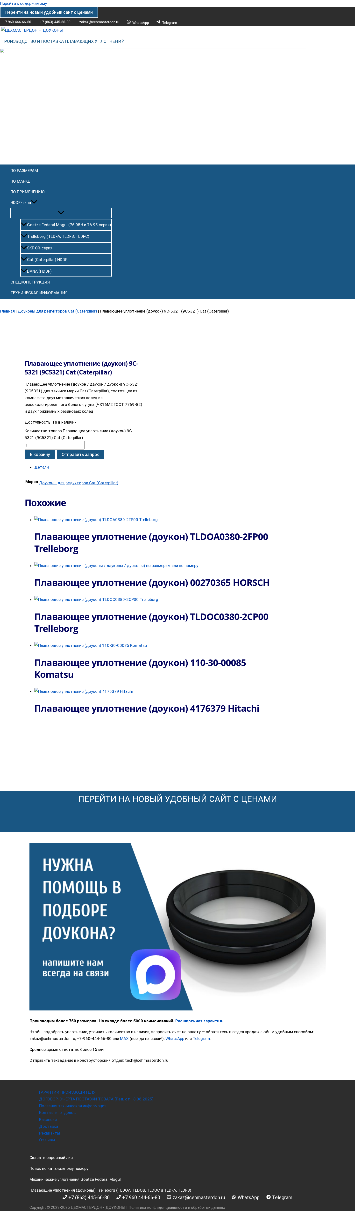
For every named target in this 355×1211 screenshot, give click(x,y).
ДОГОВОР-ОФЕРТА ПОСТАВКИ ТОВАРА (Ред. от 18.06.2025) (96, 1099)
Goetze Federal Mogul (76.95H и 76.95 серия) (69, 224)
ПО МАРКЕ (20, 181)
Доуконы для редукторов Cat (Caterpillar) (57, 311)
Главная (7, 311)
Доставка (48, 1126)
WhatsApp (174, 1038)
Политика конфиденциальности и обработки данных (176, 1207)
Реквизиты (49, 1133)
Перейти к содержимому (23, 3)
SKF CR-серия (39, 248)
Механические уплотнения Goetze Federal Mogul (75, 1179)
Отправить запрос (80, 454)
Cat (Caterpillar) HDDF (47, 259)
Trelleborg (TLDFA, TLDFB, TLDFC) (58, 236)
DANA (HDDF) (39, 271)
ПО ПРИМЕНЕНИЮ (27, 191)
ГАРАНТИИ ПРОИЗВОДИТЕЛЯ (67, 1092)
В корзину (40, 454)
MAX (124, 1038)
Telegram (201, 1038)
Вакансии (48, 1119)
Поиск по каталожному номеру (58, 1168)
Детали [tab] (41, 467)
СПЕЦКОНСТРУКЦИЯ (30, 282)
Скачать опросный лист (52, 1157)
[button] (49, 12)
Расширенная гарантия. (199, 1020)
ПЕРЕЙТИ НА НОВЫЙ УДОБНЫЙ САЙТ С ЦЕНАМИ (177, 799)
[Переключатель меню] (61, 213)
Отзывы (47, 1139)
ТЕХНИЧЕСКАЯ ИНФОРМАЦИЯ (39, 292)
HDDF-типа (20, 202)
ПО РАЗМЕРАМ (24, 170)
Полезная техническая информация (72, 1105)
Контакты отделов (57, 1112)
